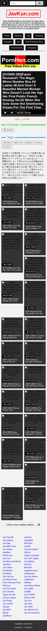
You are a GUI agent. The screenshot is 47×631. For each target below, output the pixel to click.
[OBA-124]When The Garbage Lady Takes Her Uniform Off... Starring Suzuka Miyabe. (35, 411)
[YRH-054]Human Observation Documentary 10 (32, 483)
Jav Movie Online (32, 585)
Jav (18, 42)
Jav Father (7, 567)
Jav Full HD (8, 537)
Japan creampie (31, 555)
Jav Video (28, 588)
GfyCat (27, 552)
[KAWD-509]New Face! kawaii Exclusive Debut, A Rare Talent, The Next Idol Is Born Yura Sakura (35, 204)
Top (28, 36)
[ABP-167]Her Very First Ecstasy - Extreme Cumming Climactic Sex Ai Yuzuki (35, 508)
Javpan (6, 607)
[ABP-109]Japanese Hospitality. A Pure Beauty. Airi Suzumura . (34, 253)
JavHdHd (28, 540)
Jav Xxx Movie (31, 576)
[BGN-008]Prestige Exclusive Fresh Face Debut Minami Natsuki (11, 434)
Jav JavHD (8, 604)
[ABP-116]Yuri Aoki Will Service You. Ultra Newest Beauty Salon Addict (11, 229)
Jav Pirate (7, 601)
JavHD (27, 546)
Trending (39, 36)
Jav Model (7, 570)
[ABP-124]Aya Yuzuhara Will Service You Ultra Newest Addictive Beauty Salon (35, 339)
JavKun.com (23, 14)
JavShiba (7, 573)
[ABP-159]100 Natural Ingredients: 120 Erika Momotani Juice (34, 434)
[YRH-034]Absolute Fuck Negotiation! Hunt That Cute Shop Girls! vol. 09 (11, 204)
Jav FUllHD (29, 594)
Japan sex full (9, 594)
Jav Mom (7, 561)
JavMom (6, 552)
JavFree (28, 537)
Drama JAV (29, 598)
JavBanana (29, 573)
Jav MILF (7, 610)
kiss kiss (6, 147)
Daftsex (27, 582)
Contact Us (19, 627)
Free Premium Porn (34, 42)
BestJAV (28, 567)
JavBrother (29, 579)
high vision (18, 143)
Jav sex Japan (9, 598)
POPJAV (28, 543)
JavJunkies (8, 540)
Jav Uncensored (31, 613)
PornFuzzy (8, 555)
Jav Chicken (8, 591)
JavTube (7, 543)
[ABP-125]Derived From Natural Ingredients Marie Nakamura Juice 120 (12, 339)
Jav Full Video (9, 588)
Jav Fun (28, 601)
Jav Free (7, 558)
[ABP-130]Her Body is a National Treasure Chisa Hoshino (12, 386)
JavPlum (7, 564)
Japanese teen (31, 570)
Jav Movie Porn (10, 579)
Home (7, 36)
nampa (29, 143)
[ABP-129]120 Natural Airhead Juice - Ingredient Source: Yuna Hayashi (12, 411)
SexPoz (27, 564)
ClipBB (27, 591)
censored (31, 48)
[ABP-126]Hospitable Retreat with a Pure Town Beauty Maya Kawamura (11, 302)
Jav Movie (16, 561)
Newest (18, 36)
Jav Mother (29, 561)
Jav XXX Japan (31, 558)
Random (8, 42)
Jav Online (8, 549)
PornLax (6, 585)
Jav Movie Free (31, 610)
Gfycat (5, 613)
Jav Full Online (31, 549)
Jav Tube (28, 607)
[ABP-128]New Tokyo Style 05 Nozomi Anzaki (35, 385)
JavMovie (7, 616)
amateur (9, 130)
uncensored (16, 48)
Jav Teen (28, 604)
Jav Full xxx (8, 576)
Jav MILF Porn (9, 546)
